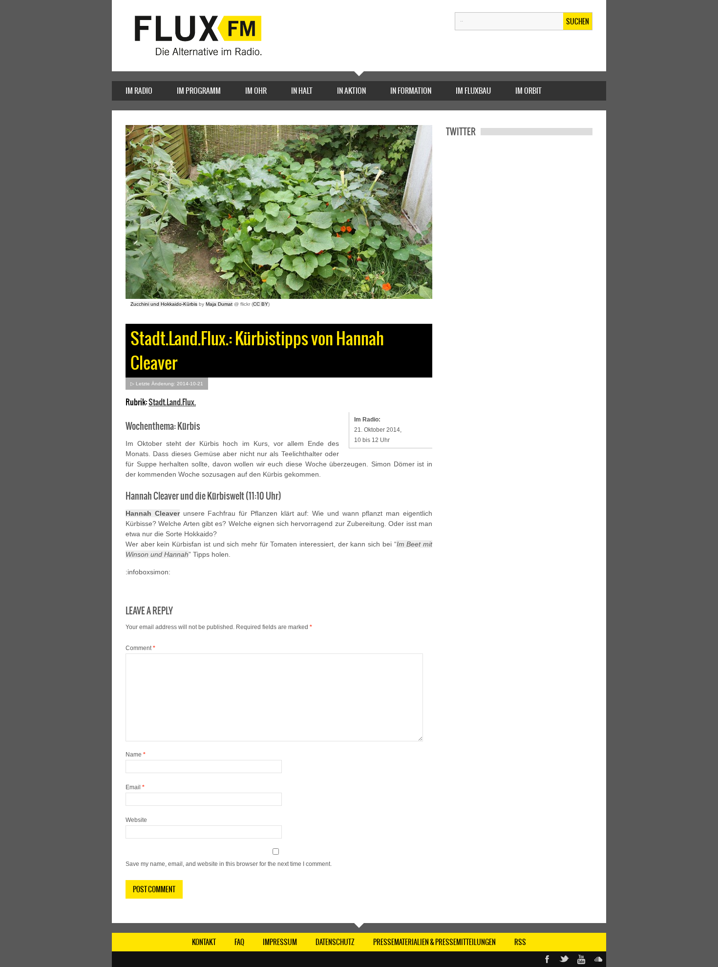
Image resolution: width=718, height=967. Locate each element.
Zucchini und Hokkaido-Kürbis (163, 304)
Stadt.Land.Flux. (172, 402)
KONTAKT (204, 942)
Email (135, 787)
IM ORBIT (528, 90)
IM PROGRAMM (199, 90)
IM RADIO (139, 90)
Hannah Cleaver (153, 513)
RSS (520, 942)
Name (136, 754)
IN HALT (302, 90)
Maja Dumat (219, 304)
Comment (140, 648)
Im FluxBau (473, 90)
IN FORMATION (410, 90)
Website (136, 820)
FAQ (239, 942)
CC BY (260, 304)
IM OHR (256, 90)
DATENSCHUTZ (335, 942)
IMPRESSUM (280, 942)
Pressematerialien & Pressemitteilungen (434, 942)
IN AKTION (351, 90)
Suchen (577, 21)
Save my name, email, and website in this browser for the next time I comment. (229, 864)
